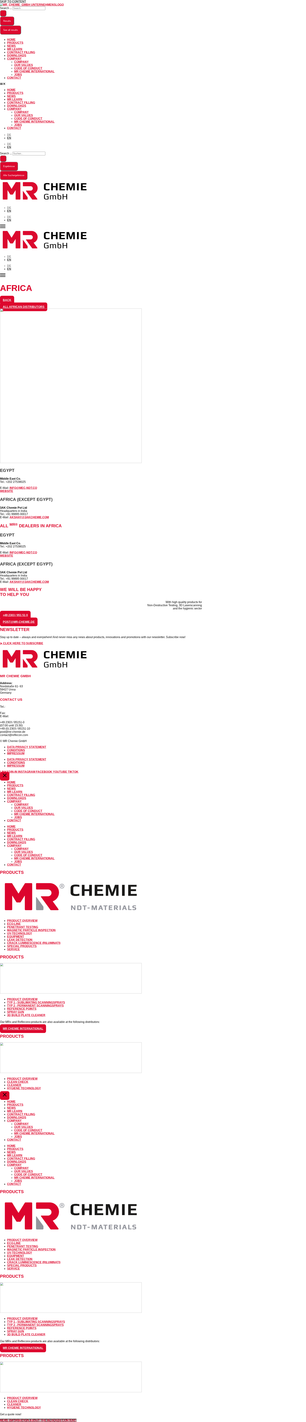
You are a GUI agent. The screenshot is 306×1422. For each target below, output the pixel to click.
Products (15, 42)
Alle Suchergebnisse (13, 175)
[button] (153, 83)
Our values (23, 65)
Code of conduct (28, 68)
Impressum (15, 753)
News (11, 45)
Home (11, 39)
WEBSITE (6, 491)
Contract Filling (21, 52)
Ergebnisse (9, 166)
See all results (10, 30)
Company (14, 58)
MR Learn (14, 49)
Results (7, 21)
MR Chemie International (34, 71)
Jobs (18, 74)
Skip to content (13, 1)
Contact (14, 77)
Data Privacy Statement (26, 747)
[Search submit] (3, 13)
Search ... (6, 8)
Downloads (16, 55)
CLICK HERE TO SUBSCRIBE (23, 643)
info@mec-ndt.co (23, 487)
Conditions (16, 750)
